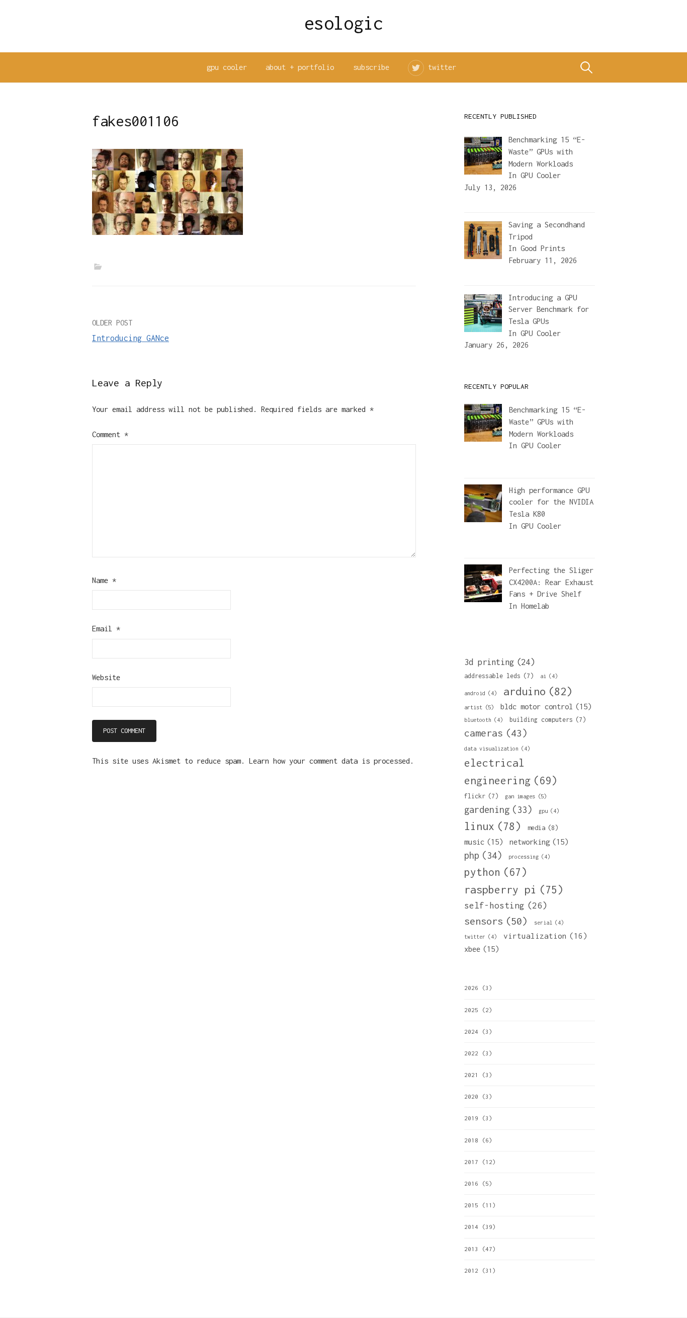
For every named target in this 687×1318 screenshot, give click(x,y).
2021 (471, 1075)
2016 (471, 1183)
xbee (481, 948)
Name (104, 580)
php (483, 855)
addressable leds (499, 676)
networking (538, 841)
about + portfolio (300, 67)
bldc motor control (545, 706)
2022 (471, 1053)
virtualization (545, 935)
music (483, 841)
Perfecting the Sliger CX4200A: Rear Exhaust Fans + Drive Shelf (551, 582)
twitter (442, 67)
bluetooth (483, 720)
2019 (471, 1118)
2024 (471, 1031)
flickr (481, 796)
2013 (471, 1249)
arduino (537, 691)
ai (549, 676)
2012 (471, 1270)
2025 (471, 1010)
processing (529, 857)
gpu (549, 811)
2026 (471, 987)
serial (549, 923)
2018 (471, 1140)
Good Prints (543, 248)
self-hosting (505, 905)
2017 (471, 1162)
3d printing (499, 662)
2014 (471, 1226)
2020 (471, 1096)
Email (106, 628)
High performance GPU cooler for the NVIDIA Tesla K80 (551, 502)
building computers (547, 719)
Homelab (535, 606)
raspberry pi (513, 889)
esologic (343, 23)
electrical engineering (510, 771)
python (495, 872)
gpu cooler (227, 67)
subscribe (371, 67)
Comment (110, 434)
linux (492, 826)
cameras (496, 732)
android (480, 693)
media (543, 828)
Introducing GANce (130, 338)
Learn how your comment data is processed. (331, 761)
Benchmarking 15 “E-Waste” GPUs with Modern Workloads (547, 421)
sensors (496, 921)
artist (479, 707)
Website (106, 677)
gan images (526, 796)
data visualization (497, 749)
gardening (498, 809)
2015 (471, 1205)
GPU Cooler (541, 175)
